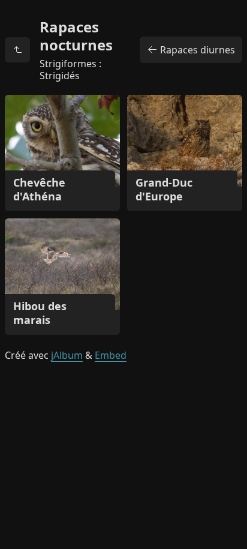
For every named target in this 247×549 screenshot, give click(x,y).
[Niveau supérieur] (17, 49)
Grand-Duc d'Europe (163, 189)
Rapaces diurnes (196, 49)
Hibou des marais (40, 313)
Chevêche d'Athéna (39, 189)
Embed (110, 355)
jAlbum (67, 355)
